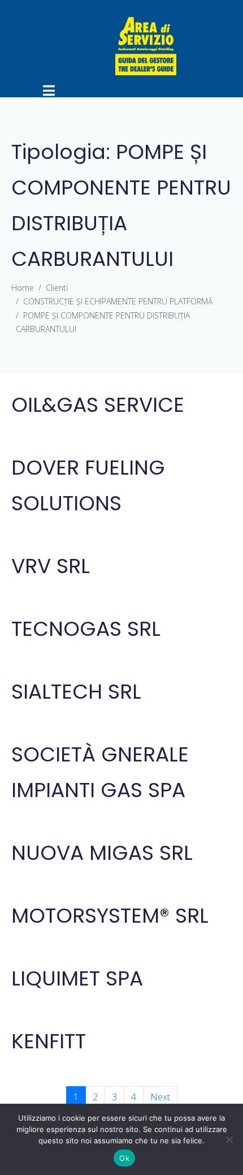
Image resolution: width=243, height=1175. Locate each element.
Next (160, 1097)
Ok (124, 1158)
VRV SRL (50, 566)
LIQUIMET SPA (77, 978)
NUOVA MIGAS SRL (102, 852)
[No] (229, 1139)
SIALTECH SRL (76, 691)
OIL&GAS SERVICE (97, 404)
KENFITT (48, 1041)
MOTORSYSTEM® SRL (110, 915)
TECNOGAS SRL (85, 628)
